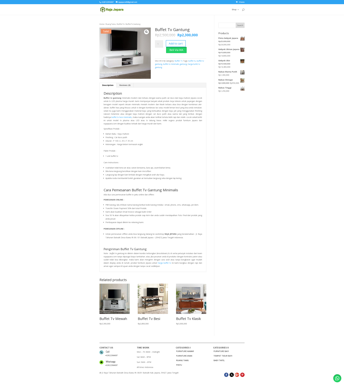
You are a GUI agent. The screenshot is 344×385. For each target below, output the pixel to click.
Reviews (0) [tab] (124, 85)
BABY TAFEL (219, 360)
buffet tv (192, 61)
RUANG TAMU (182, 360)
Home (101, 24)
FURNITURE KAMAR (185, 351)
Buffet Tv (120, 24)
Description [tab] (107, 85)
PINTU (179, 365)
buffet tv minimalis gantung (175, 64)
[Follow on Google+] (237, 375)
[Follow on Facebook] (226, 375)
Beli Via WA (176, 50)
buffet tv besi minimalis (122, 117)
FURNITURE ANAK (184, 355)
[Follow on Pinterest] (242, 375)
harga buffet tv (164, 263)
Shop (234, 10)
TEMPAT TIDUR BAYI (223, 355)
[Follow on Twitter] (232, 375)
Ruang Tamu (111, 24)
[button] (146, 31)
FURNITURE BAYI (221, 351)
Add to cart (176, 43)
